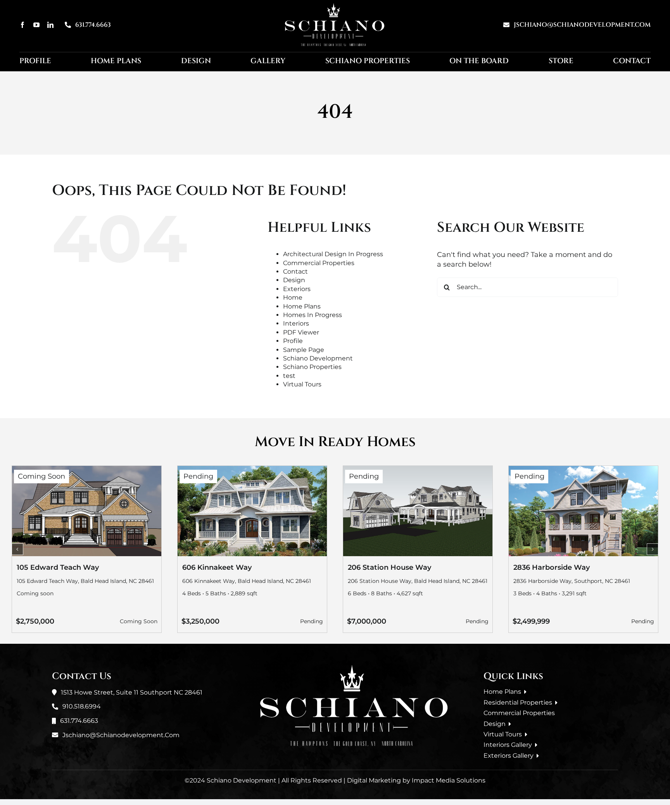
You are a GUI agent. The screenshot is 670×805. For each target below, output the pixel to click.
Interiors (296, 323)
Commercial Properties (318, 263)
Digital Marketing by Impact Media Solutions (416, 780)
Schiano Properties (312, 367)
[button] (17, 549)
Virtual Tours (302, 384)
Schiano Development (318, 358)
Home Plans (302, 306)
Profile (293, 341)
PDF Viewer (301, 332)
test (289, 375)
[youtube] (36, 25)
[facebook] (22, 25)
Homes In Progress (312, 315)
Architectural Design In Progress (333, 254)
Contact (295, 271)
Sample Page (303, 349)
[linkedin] (50, 25)
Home (292, 297)
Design (294, 280)
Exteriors (297, 289)
